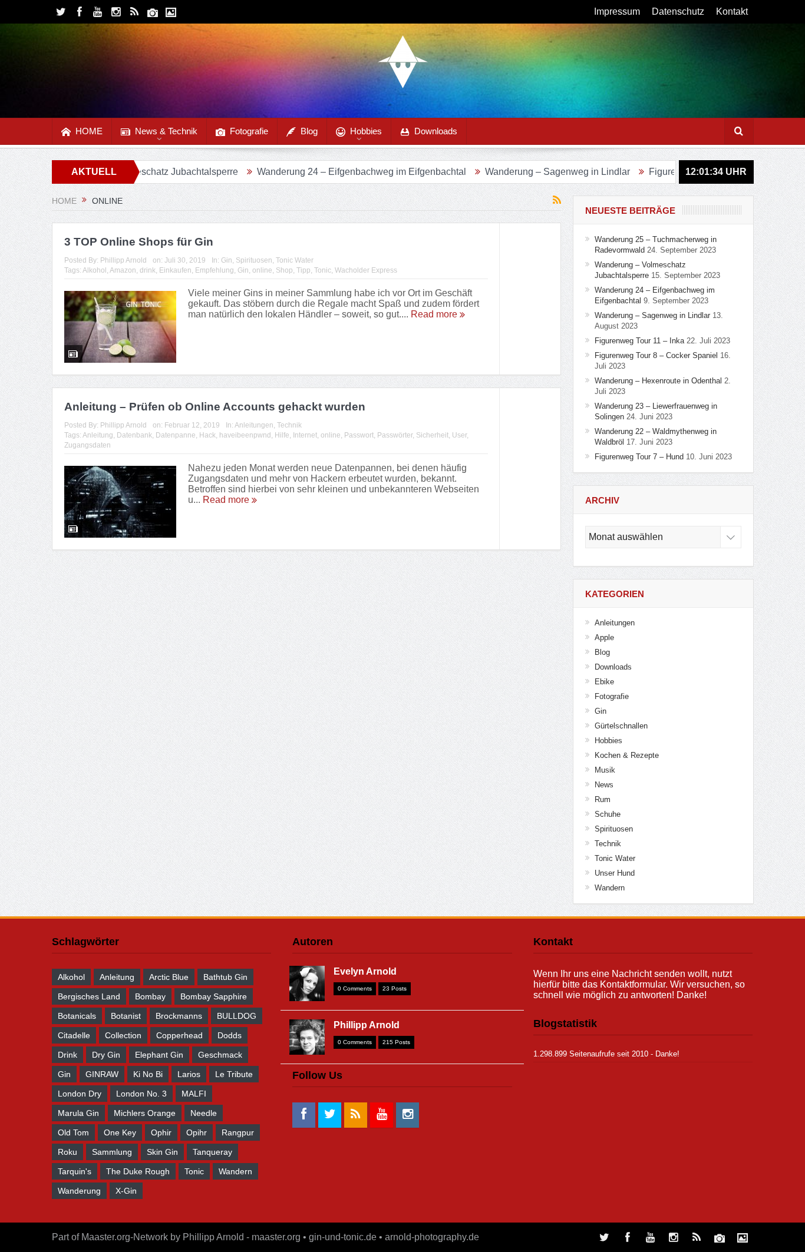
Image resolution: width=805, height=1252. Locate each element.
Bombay (150, 996)
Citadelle (74, 1035)
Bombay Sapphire (213, 996)
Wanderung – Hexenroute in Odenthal (658, 380)
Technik (289, 425)
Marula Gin (78, 1113)
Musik (605, 770)
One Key (120, 1132)
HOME (89, 131)
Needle (203, 1113)
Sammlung (112, 1152)
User (459, 435)
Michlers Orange (145, 1113)
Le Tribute (234, 1074)
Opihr (196, 1132)
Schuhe (608, 814)
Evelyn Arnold (365, 971)
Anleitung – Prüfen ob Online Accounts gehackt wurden (214, 406)
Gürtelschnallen (621, 725)
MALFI (194, 1093)
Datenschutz (678, 11)
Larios (188, 1074)
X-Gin (126, 1190)
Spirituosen (254, 260)
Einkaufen (175, 270)
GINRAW (101, 1074)
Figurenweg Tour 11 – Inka (662, 172)
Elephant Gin (159, 1054)
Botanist (126, 1016)
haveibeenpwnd (245, 435)
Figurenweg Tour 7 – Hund (639, 456)
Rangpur (238, 1132)
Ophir (161, 1132)
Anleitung (98, 435)
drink (148, 270)
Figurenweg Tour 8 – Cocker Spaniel (656, 355)
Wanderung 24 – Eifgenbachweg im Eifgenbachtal (319, 172)
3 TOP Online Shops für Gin (138, 242)
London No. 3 (141, 1093)
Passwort (359, 435)
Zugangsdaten (87, 445)
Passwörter (395, 435)
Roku (67, 1152)
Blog (309, 131)
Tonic (322, 270)
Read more (435, 314)
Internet (305, 435)
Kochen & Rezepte (627, 755)
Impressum (617, 11)
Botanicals (77, 1016)
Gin (226, 260)
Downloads (435, 131)
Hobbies (366, 131)
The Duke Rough (138, 1171)
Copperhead (179, 1035)
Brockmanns (179, 1016)
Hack (207, 435)
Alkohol (95, 270)
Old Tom (73, 1132)
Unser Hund (615, 873)
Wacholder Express (366, 270)
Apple (604, 637)
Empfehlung (214, 270)
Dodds (229, 1035)
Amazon (123, 270)
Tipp (303, 270)
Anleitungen (254, 425)
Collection (123, 1035)
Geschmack (220, 1054)
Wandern (610, 887)
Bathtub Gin (225, 977)
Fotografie (249, 131)
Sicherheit (432, 435)
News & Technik (166, 131)
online (262, 270)
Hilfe (282, 435)
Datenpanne (176, 435)
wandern (235, 1171)
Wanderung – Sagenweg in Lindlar (515, 172)
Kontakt (732, 11)
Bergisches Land (89, 996)
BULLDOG (236, 1016)
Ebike (604, 681)
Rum (603, 799)
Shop (284, 270)
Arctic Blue (169, 977)
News (604, 784)
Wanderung (79, 1190)
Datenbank (134, 435)
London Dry (79, 1093)
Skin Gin (162, 1152)
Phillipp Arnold (123, 260)
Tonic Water (295, 260)
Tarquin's (74, 1171)
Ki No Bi (148, 1074)
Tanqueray (212, 1152)
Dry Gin (106, 1054)
